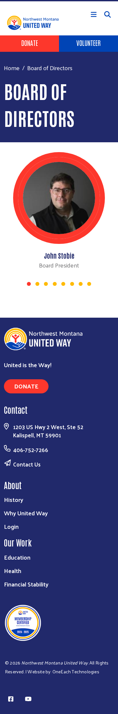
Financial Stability (26, 584)
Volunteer (88, 42)
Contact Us (27, 464)
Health (12, 570)
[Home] (59, 0)
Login (11, 526)
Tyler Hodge (59, 255)
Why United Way (26, 513)
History (13, 499)
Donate (29, 42)
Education (17, 557)
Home (12, 67)
